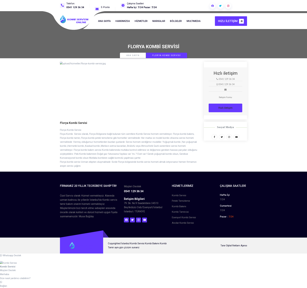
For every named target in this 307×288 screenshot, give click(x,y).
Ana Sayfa (104, 21)
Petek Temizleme (181, 200)
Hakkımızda (122, 21)
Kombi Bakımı (179, 206)
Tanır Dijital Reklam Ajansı (233, 245)
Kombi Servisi (179, 195)
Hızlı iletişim (227, 21)
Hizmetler (141, 21)
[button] (70, 91)
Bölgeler (176, 21)
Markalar (158, 21)
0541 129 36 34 (75, 7)
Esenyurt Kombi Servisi (184, 217)
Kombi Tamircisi (180, 211)
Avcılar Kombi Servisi (183, 222)
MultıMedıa (194, 21)
